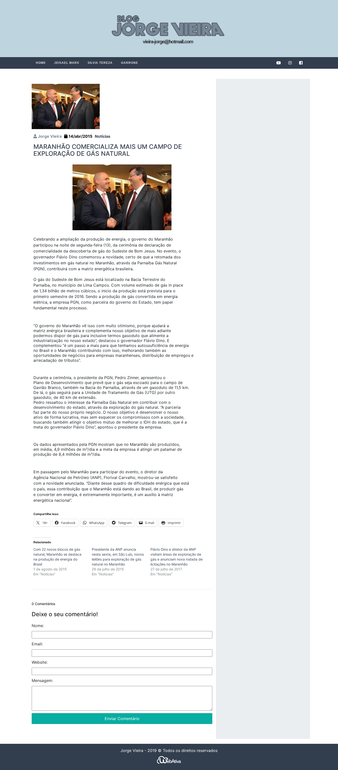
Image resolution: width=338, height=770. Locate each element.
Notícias (102, 136)
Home (41, 63)
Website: (40, 662)
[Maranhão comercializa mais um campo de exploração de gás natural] (66, 106)
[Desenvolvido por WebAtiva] (169, 760)
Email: (37, 643)
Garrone (129, 63)
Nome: (38, 625)
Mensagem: (42, 680)
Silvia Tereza (100, 63)
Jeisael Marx (66, 63)
